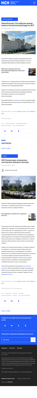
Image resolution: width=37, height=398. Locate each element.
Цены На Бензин (6, 295)
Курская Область (6, 125)
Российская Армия (21, 123)
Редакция (4, 348)
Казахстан (9, 293)
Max (2, 113)
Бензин (15, 295)
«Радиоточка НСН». (7, 274)
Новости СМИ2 (5, 148)
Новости (19, 111)
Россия (15, 293)
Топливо (21, 293)
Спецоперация (10, 123)
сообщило (16, 100)
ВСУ (14, 125)
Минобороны (21, 125)
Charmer (10, 382)
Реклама (19, 348)
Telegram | (32, 111)
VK (27, 111)
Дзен (24, 111)
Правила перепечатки (8, 378)
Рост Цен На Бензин (24, 295)
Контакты (12, 348)
